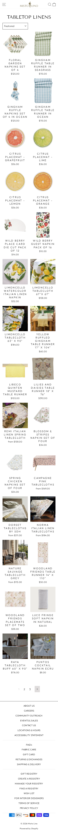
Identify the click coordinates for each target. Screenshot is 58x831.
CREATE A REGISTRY (29, 778)
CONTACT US (29, 725)
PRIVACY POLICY (29, 808)
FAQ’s (29, 744)
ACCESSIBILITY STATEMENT (29, 735)
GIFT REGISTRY (29, 773)
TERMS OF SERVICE (29, 803)
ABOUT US (29, 705)
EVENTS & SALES (29, 720)
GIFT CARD (29, 754)
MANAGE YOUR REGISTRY (29, 783)
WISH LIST (29, 793)
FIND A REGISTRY (28, 788)
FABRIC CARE (29, 749)
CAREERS (29, 710)
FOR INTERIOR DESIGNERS (29, 798)
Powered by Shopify (29, 828)
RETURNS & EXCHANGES (29, 759)
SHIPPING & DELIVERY (29, 764)
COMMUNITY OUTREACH (29, 715)
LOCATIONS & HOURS (29, 730)
